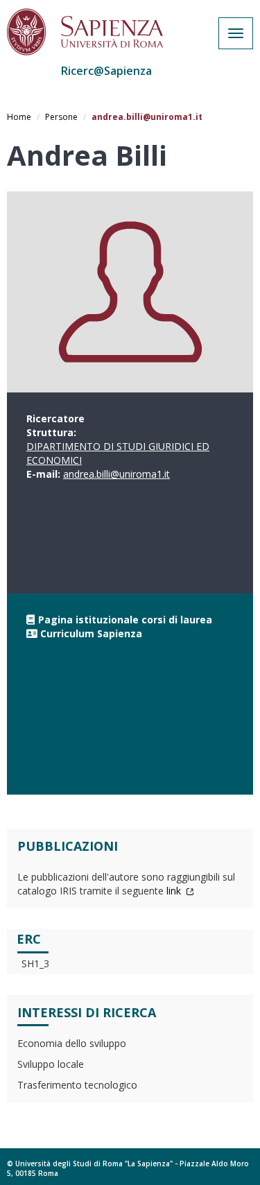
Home (19, 117)
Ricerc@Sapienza (106, 70)
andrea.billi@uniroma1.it (116, 474)
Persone (61, 117)
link (175, 890)
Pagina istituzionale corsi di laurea (125, 619)
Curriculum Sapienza (91, 633)
